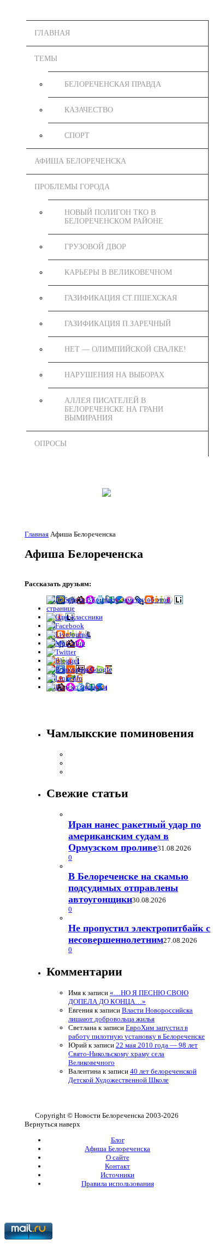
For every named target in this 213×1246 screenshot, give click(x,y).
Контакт (117, 1166)
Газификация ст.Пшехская (120, 298)
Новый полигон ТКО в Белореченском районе (113, 216)
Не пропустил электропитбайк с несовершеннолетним (139, 934)
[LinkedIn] (64, 678)
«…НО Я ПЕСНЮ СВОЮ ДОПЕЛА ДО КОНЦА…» (128, 997)
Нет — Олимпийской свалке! (125, 349)
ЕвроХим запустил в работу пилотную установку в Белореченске (136, 1032)
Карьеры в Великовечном (118, 272)
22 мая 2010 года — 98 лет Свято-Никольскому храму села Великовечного (133, 1054)
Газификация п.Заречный (117, 324)
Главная (52, 33)
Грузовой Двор (95, 247)
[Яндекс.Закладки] (76, 687)
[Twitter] (61, 652)
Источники (117, 1175)
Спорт (77, 135)
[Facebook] (65, 626)
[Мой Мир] (65, 643)
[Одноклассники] (74, 617)
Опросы (50, 444)
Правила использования (117, 1183)
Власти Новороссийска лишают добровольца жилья (130, 1014)
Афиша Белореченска (80, 161)
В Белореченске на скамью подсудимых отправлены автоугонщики (128, 888)
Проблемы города (72, 187)
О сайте (117, 1157)
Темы (45, 59)
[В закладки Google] (79, 669)
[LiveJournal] (68, 634)
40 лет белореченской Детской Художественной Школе (132, 1075)
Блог (118, 1140)
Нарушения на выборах (114, 375)
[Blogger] (62, 661)
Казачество (88, 110)
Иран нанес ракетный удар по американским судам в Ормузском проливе (134, 836)
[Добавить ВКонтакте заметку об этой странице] (117, 608)
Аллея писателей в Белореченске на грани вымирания (113, 409)
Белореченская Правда (112, 84)
